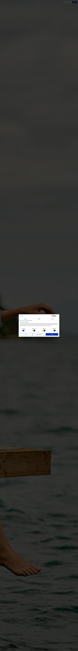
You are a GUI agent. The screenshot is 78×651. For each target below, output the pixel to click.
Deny (26, 334)
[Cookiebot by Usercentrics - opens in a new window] (52, 316)
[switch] (34, 330)
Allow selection (39, 334)
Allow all (52, 334)
